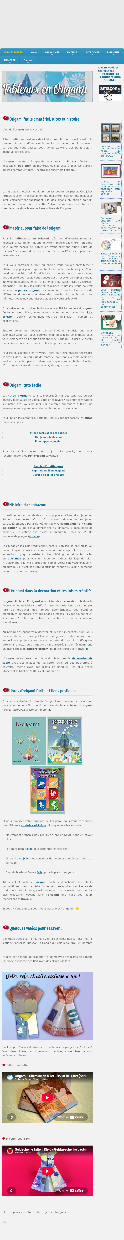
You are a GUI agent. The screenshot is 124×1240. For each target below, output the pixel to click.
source (34, 536)
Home (34, 52)
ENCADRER (10, 60)
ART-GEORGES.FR (13, 52)
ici (86, 648)
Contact (27, 60)
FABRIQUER (113, 52)
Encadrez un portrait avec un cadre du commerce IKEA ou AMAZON (111, 151)
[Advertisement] (62, 24)
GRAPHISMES (52, 52)
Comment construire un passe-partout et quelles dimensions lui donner (111, 338)
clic (67, 835)
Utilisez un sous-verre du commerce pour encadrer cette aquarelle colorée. (111, 187)
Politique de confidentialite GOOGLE (110, 77)
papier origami (29, 290)
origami (41, 882)
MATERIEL (72, 52)
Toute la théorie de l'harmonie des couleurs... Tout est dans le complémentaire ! (111, 259)
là (48, 709)
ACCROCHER (92, 52)
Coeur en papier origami (48, 474)
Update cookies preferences (108, 69)
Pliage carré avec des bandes (48, 432)
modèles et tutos (33, 825)
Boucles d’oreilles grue (48, 466)
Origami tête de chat (48, 437)
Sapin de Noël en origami (48, 470)
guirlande (14, 558)
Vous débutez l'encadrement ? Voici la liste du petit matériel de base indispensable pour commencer (111, 298)
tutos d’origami (19, 395)
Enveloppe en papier (48, 441)
